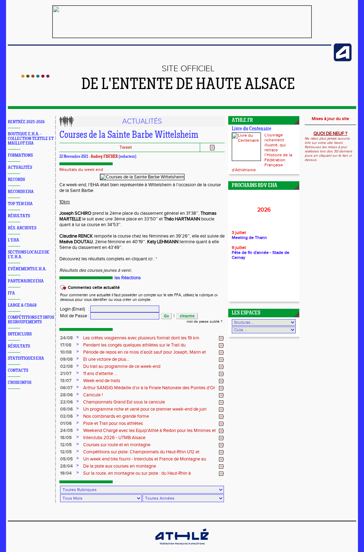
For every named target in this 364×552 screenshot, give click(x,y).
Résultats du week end (81, 169)
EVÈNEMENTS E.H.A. (27, 269)
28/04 (66, 466)
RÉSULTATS (19, 216)
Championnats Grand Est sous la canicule (124, 402)
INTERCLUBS (20, 334)
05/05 (66, 459)
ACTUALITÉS (20, 167)
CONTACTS (18, 370)
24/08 (66, 338)
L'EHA (13, 240)
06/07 (66, 388)
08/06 (66, 409)
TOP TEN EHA (20, 204)
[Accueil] (35, 76)
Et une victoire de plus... (106, 359)
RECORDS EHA (21, 191)
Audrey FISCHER (104, 157)
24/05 (66, 430)
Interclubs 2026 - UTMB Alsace (114, 438)
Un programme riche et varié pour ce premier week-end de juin (145, 409)
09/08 (66, 359)
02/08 (66, 366)
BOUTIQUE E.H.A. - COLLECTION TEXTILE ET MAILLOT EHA (31, 139)
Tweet (125, 147)
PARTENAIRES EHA (26, 281)
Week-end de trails (101, 381)
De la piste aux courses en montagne (119, 466)
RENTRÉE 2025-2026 (26, 122)
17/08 (65, 345)
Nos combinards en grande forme (116, 416)
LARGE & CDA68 (22, 305)
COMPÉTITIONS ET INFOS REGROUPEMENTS (31, 319)
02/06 (66, 416)
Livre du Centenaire (251, 129)
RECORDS (16, 179)
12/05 (66, 445)
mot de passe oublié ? (205, 321)
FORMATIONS (20, 155)
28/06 (66, 395)
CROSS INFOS (19, 382)
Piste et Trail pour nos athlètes (113, 423)
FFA (11, 293)
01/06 (66, 423)
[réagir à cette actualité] (221, 338)
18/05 (66, 438)
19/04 (66, 473)
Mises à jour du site (330, 118)
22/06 (66, 402)
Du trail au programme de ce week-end (121, 366)
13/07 (65, 381)
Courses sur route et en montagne (116, 445)
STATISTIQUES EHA (26, 358)
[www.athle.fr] (343, 60)
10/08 (66, 352)
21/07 (65, 373)
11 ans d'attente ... (100, 373)
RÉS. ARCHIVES (22, 228)
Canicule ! (93, 395)
